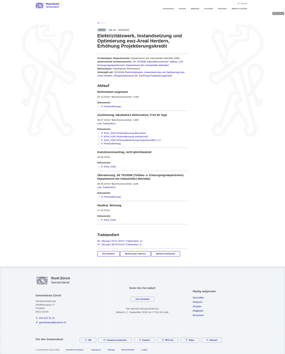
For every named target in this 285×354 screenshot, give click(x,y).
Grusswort (198, 315)
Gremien (182, 9)
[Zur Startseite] (47, 6)
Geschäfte (208, 9)
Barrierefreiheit (128, 350)
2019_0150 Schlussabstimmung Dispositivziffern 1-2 (132, 140)
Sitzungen (222, 9)
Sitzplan (197, 306)
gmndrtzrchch (52, 322)
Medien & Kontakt (239, 9)
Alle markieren (108, 254)
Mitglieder (195, 9)
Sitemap (111, 350)
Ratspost (197, 302)
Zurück (103, 23)
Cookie (144, 350)
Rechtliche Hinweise (75, 350)
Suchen (244, 3)
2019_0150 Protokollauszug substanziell (126, 136)
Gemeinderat (168, 9)
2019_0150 (110, 166)
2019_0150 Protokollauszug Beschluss (125, 133)
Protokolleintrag (112, 106)
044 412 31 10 (47, 318)
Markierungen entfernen (135, 254)
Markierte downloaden (165, 254)
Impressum (96, 350)
